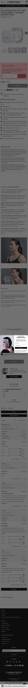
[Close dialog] (27, 335)
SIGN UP (21, 347)
